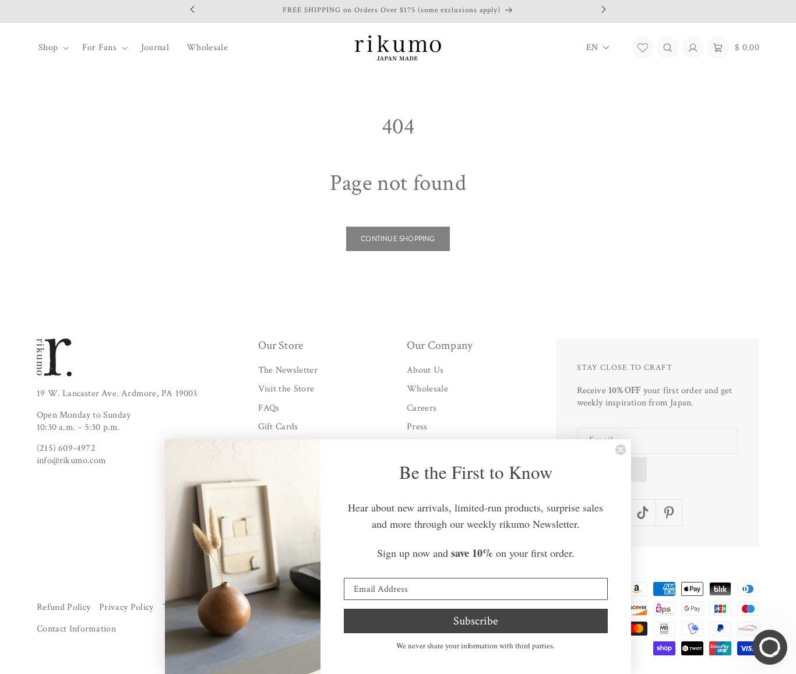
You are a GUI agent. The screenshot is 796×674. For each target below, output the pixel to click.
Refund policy (63, 607)
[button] (51, 47)
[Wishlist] (643, 48)
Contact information (76, 629)
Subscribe (475, 621)
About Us (425, 370)
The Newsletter (288, 370)
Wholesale (427, 389)
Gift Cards (278, 427)
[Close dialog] (620, 450)
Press (417, 427)
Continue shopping (398, 239)
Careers (421, 408)
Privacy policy (126, 607)
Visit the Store (286, 389)
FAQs (269, 408)
